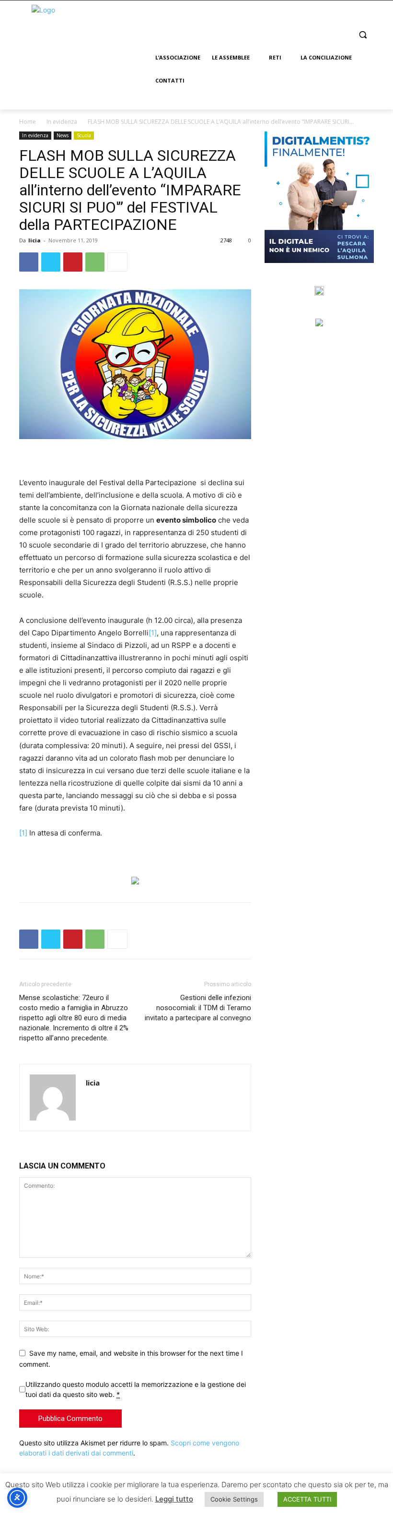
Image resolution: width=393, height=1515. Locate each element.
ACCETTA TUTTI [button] (307, 1499)
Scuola (84, 135)
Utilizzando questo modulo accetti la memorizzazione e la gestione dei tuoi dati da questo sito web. (135, 1389)
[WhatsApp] (94, 262)
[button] (362, 35)
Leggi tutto (174, 1498)
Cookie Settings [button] (234, 1499)
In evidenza (61, 122)
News (63, 135)
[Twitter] (50, 262)
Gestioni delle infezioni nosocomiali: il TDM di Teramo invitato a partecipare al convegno (198, 1007)
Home (27, 122)
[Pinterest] (72, 262)
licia (34, 240)
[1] (153, 632)
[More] (117, 262)
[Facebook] (28, 262)
